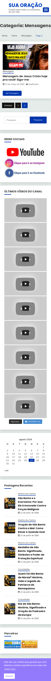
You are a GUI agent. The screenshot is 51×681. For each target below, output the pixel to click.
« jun (6, 470)
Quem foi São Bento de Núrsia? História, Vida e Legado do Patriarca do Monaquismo (30, 581)
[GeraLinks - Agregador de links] (12, 647)
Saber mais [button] (9, 669)
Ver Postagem (12, 93)
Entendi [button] (9, 676)
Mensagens (8, 71)
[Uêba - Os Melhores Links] (29, 647)
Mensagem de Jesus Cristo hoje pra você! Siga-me (25, 78)
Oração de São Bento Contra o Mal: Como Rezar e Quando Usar (31, 528)
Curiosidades (24, 569)
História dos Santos (27, 493)
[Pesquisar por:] (17, 120)
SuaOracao (33, 84)
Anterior (8, 105)
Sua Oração (25, 5)
